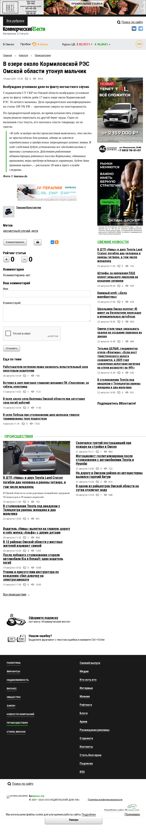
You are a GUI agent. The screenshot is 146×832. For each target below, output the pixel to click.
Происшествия (19, 436)
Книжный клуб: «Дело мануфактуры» (112, 295)
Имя (5, 288)
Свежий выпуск (90, 662)
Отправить (11, 348)
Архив (83, 721)
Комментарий (12, 302)
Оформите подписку (43, 618)
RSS (82, 771)
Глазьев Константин (28, 207)
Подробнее (89, 814)
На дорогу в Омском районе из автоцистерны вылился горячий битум (109, 475)
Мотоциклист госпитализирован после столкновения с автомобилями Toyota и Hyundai (105, 460)
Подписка (86, 763)
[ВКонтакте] (52, 242)
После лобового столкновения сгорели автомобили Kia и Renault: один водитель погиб (33, 559)
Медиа (84, 671)
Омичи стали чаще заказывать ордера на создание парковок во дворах (119, 332)
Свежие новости (113, 242)
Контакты (86, 746)
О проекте (86, 738)
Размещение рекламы (95, 729)
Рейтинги (86, 704)
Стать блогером (90, 755)
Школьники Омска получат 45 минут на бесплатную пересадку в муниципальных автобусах (119, 312)
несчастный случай (16, 231)
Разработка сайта (114, 810)
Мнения (85, 696)
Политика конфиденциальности (105, 799)
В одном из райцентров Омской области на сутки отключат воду (107, 488)
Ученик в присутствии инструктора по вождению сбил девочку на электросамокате (31, 575)
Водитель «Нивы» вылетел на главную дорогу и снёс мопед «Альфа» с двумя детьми (36, 530)
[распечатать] (37, 244)
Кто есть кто (88, 679)
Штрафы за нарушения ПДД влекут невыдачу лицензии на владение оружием (117, 277)
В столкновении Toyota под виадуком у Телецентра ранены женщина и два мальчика (118, 383)
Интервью (86, 688)
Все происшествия (14, 594)
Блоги (84, 713)
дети (34, 231)
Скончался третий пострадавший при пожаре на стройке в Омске (103, 445)
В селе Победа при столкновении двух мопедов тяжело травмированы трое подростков (41, 416)
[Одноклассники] (56, 242)
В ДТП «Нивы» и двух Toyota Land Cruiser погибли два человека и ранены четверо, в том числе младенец (119, 255)
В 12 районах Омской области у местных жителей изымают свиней (33, 544)
